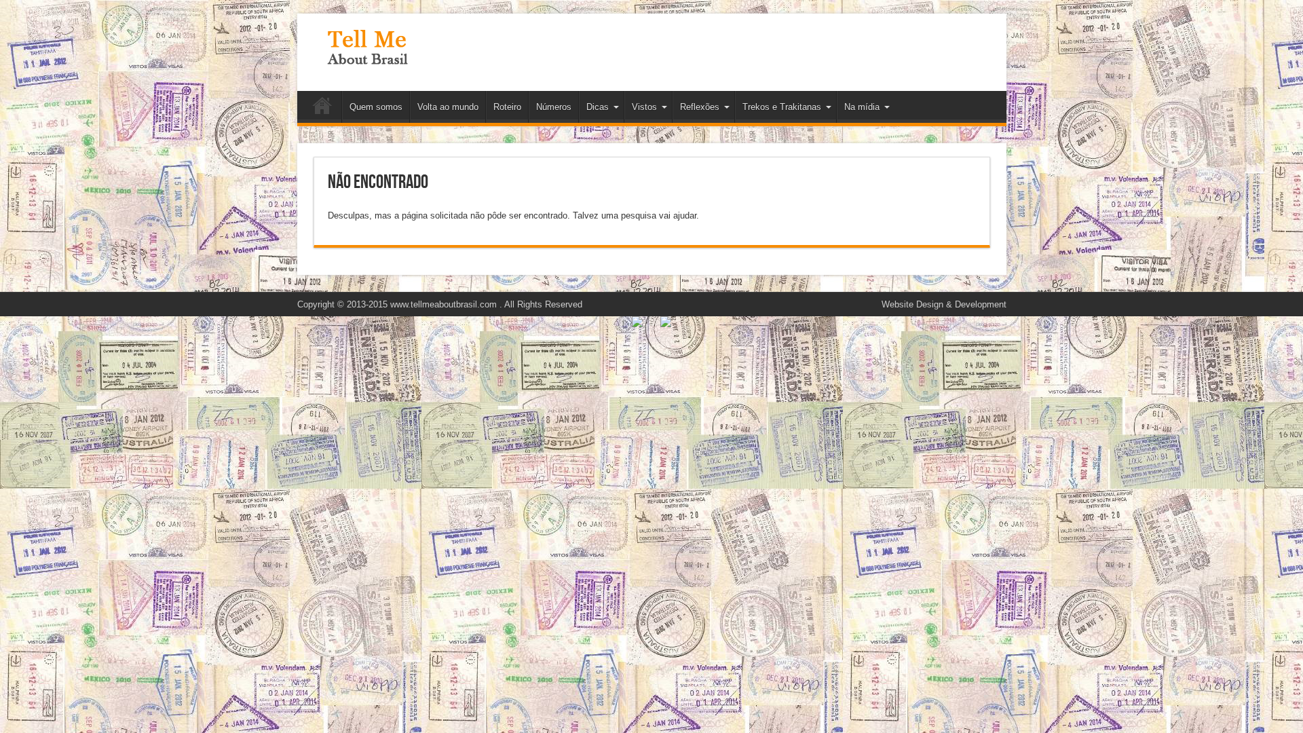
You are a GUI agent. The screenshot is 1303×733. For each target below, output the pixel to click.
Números (553, 107)
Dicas (597, 107)
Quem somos (376, 107)
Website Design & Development (944, 304)
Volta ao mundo (447, 107)
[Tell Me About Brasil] (367, 57)
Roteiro (507, 107)
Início (322, 108)
